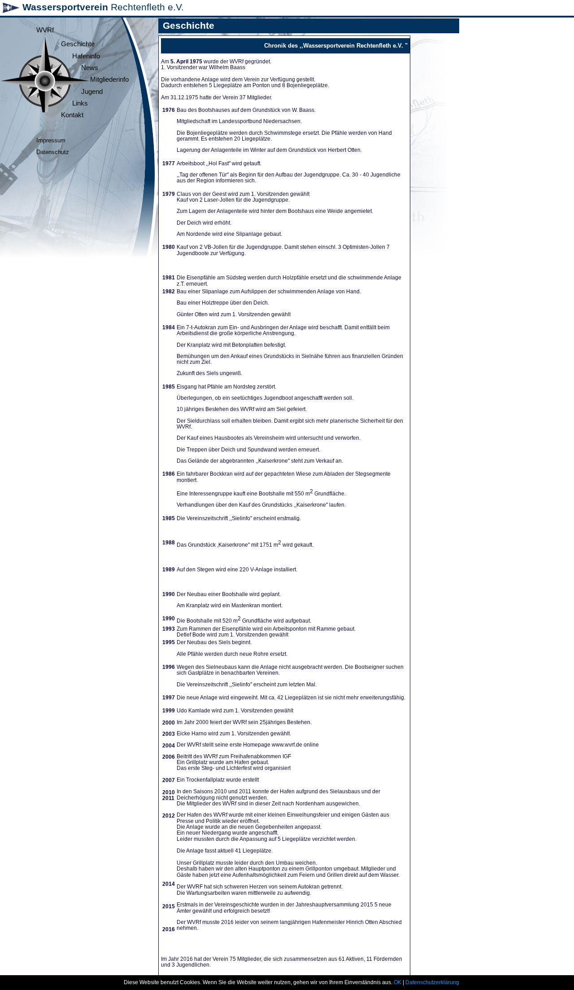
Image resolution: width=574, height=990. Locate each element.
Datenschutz (52, 152)
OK (397, 982)
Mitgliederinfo (109, 79)
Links (80, 103)
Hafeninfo (86, 56)
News (89, 67)
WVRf (45, 30)
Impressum (50, 140)
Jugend (92, 91)
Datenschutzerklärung (432, 982)
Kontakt (72, 115)
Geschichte (78, 44)
